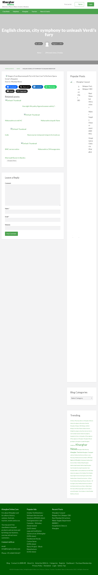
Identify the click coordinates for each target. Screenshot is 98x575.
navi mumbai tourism (83, 470)
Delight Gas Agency (75, 431)
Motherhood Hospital (75, 465)
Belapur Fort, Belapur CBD (61, 515)
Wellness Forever (74, 493)
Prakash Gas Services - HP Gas (84, 478)
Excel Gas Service (84, 431)
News (39, 53)
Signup (80, 4)
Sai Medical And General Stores (77, 486)
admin (40, 44)
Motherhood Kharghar (85, 465)
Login (90, 4)
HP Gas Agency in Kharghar (76, 438)
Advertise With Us (41, 563)
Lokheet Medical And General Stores (79, 455)
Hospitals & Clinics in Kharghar (77, 436)
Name (7, 208)
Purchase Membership (83, 563)
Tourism (34, 11)
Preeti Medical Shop (75, 481)
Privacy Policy (37, 566)
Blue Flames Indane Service (83, 428)
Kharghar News (11, 160)
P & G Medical (83, 473)
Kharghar (25, 11)
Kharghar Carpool (83, 82)
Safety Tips (62, 566)
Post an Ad (67, 4)
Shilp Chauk (89, 486)
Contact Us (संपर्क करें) (18, 563)
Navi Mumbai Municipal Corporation (78, 468)
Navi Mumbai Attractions (61, 518)
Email (7, 217)
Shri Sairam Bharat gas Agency (77, 488)
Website (7, 225)
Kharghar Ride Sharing (83, 449)
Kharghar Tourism (76, 452)
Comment (8, 183)
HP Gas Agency (88, 436)
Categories (54, 563)
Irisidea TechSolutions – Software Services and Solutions (35, 515)
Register (62, 563)
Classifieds (6, 11)
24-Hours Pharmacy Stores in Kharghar (79, 420)
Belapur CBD (78, 425)
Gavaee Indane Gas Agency (83, 433)
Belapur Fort (73, 428)
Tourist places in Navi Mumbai (86, 491)
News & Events (45, 11)
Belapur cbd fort (85, 425)
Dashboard (70, 563)
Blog (8, 563)
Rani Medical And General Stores (84, 483)
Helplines (16, 11)
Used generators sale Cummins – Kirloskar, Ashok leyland (34, 523)
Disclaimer (47, 566)
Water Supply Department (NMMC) (91, 123)
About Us (30, 563)
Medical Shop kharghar (83, 462)
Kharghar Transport (87, 452)
